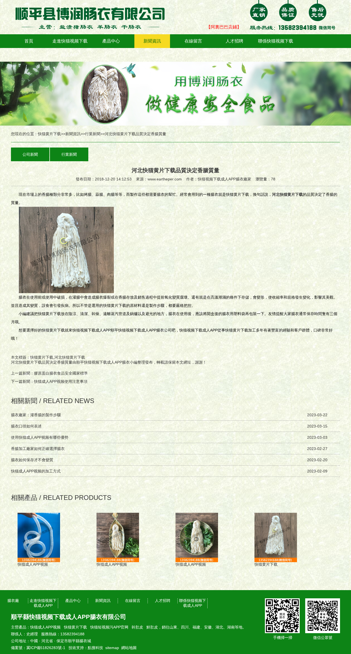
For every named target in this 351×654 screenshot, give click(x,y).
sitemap (112, 647)
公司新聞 (30, 154)
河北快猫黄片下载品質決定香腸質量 (41, 362)
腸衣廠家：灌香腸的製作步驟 (36, 415)
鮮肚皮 (152, 627)
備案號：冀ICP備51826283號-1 (38, 647)
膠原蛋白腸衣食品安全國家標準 (61, 373)
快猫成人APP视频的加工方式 (36, 471)
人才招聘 (234, 41)
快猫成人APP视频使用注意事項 (60, 381)
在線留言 (193, 41)
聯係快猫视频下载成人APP (275, 48)
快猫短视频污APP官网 (109, 627)
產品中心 (111, 41)
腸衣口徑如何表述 (26, 426)
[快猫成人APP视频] (93, 4)
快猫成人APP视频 (45, 627)
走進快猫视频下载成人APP (69, 48)
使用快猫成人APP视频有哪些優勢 (39, 437)
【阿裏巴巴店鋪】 (223, 27)
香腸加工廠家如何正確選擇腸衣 (38, 448)
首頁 (28, 41)
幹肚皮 (137, 627)
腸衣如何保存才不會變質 (32, 460)
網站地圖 (129, 647)
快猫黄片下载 (49, 134)
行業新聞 (92, 134)
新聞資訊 (152, 41)
